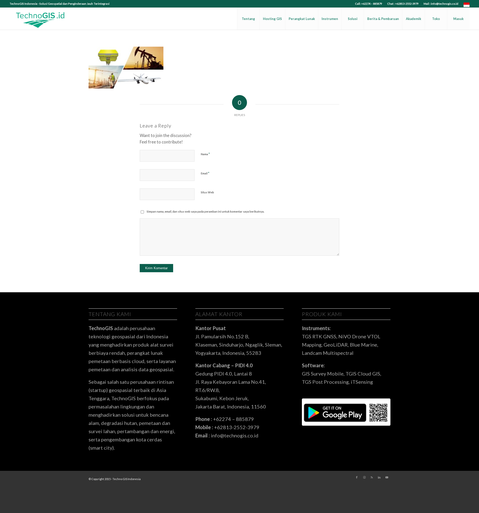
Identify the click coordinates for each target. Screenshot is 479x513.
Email (205, 173)
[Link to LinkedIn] (379, 477)
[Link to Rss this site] (371, 477)
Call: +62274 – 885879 (368, 3)
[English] (467, 5)
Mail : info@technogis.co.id (441, 3)
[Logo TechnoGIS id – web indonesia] (40, 19)
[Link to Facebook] (356, 477)
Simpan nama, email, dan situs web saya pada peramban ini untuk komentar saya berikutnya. (205, 211)
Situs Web (207, 192)
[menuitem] (369, 3)
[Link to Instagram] (364, 477)
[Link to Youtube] (386, 477)
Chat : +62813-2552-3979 (402, 3)
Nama (205, 154)
